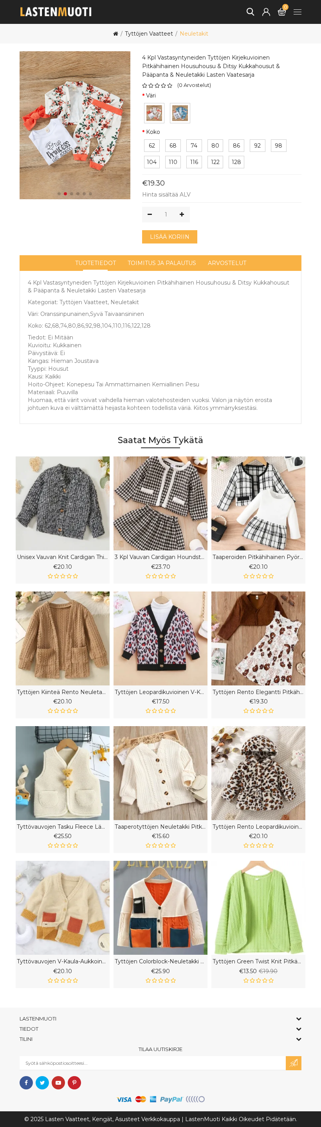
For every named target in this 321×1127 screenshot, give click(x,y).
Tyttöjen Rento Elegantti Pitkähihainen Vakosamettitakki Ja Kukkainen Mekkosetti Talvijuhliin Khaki (258, 692)
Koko (153, 131)
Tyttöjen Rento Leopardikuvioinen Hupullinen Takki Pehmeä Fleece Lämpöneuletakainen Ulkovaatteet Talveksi (258, 827)
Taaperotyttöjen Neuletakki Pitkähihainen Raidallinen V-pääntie (160, 827)
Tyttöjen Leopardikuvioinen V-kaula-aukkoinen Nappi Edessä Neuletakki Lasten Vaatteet (160, 692)
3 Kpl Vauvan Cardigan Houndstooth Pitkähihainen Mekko (160, 557)
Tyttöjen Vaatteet (149, 33)
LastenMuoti (202, 1119)
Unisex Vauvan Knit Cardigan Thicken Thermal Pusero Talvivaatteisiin (62, 557)
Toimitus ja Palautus (162, 263)
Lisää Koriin (169, 236)
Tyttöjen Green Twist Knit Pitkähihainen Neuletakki (258, 962)
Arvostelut (227, 263)
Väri (151, 95)
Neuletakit (194, 33)
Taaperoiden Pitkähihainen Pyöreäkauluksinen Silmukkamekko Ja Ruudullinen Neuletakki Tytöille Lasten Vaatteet (258, 557)
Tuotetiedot (95, 263)
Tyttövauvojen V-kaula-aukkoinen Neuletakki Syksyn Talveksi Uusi (62, 962)
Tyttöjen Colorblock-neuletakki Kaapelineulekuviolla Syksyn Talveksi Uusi (160, 962)
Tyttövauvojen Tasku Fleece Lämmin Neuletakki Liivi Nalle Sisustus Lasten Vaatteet (62, 827)
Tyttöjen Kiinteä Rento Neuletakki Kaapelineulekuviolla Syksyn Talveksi (62, 692)
